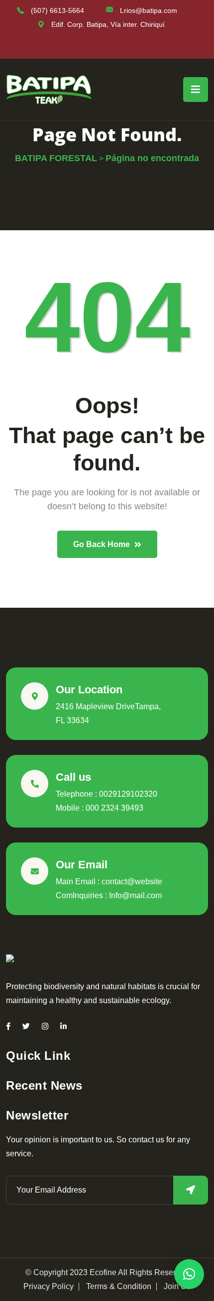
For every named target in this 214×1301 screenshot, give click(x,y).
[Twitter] (26, 1026)
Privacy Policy (48, 1287)
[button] (189, 1274)
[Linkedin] (63, 1026)
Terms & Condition (118, 1287)
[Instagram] (45, 1026)
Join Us (177, 1287)
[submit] (190, 1190)
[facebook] (8, 1026)
